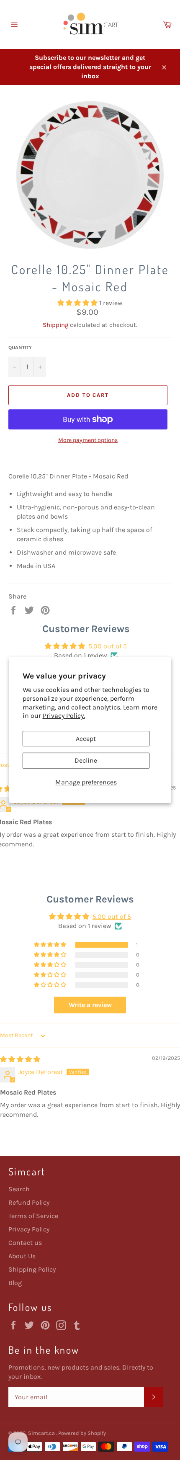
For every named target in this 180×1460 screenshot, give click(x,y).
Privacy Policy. (64, 716)
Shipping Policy (32, 1269)
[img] (20, 1059)
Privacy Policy (28, 1229)
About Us (22, 1256)
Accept (86, 739)
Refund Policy (28, 1202)
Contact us (25, 1243)
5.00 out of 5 (107, 646)
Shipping (55, 325)
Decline (86, 760)
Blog (15, 1283)
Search (19, 1189)
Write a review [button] (90, 1005)
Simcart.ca (42, 1433)
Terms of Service (33, 1216)
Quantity (20, 347)
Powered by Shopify (82, 1433)
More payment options (88, 440)
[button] (78, 303)
